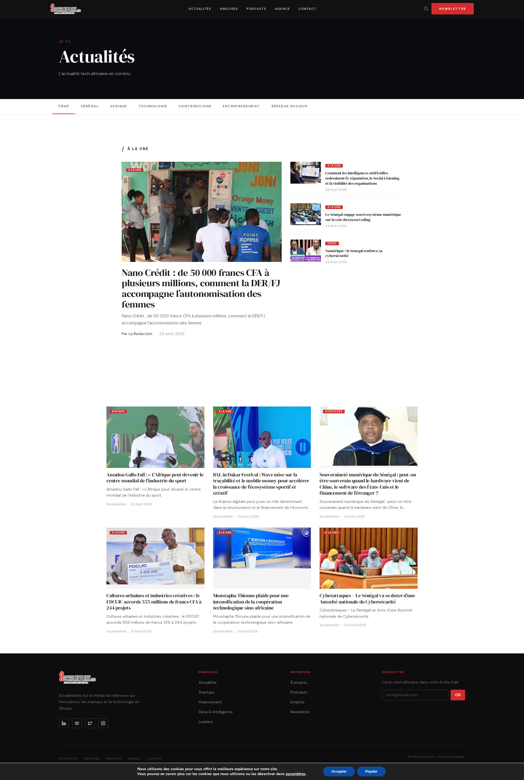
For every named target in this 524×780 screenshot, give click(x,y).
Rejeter (371, 771)
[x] (90, 723)
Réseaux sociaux (290, 106)
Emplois (297, 702)
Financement (210, 702)
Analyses (229, 9)
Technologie (153, 106)
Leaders (206, 721)
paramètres (295, 774)
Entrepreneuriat (241, 106)
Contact (308, 9)
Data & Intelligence (216, 711)
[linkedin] (64, 723)
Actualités (200, 9)
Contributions (195, 106)
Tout (64, 106)
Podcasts (256, 9)
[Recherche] (426, 9)
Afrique (118, 106)
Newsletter (452, 9)
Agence (282, 9)
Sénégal (90, 106)
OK (458, 694)
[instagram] (103, 723)
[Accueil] (65, 8)
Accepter (339, 771)
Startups (207, 692)
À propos (298, 682)
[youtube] (77, 723)
